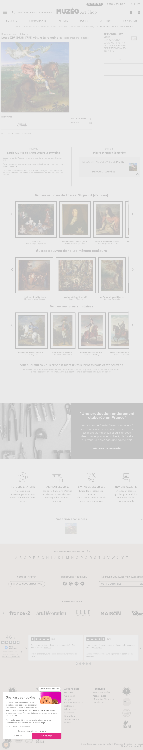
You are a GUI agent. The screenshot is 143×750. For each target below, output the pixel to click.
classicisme (12, 166)
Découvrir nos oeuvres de (103, 167)
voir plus (47, 648)
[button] (6, 745)
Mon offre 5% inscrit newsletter (103, 700)
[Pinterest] (77, 585)
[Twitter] (83, 585)
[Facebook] (65, 585)
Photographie (37, 21)
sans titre (36, 242)
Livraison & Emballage (70, 714)
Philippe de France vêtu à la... (31, 354)
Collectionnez (78, 119)
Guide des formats (73, 702)
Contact (139, 744)
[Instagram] (71, 585)
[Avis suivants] (141, 648)
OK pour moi (46, 736)
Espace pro (94, 4)
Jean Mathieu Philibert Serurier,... (63, 354)
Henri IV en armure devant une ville (122, 354)
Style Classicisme (59, 27)
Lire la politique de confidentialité (18, 727)
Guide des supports (69, 697)
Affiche (63, 21)
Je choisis (17, 736)
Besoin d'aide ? (116, 4)
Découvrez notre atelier (107, 448)
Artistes (105, 21)
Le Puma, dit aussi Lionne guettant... (112, 298)
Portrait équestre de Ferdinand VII (92, 354)
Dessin (84, 21)
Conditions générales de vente (96, 744)
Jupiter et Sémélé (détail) (75, 298)
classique (45, 164)
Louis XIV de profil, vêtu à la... (107, 242)
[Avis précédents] (26, 648)
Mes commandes (101, 692)
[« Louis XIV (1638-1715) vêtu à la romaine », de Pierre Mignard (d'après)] (71, 528)
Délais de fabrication (70, 707)
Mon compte (99, 696)
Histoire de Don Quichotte (34, 298)
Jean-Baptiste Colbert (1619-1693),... (75, 242)
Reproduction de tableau (36, 27)
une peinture (23, 164)
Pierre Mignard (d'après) (82, 27)
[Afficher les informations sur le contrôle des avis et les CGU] (21, 652)
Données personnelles (132, 746)
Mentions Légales (123, 744)
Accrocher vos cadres (71, 721)
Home (17, 27)
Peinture (11, 21)
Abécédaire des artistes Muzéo (71, 551)
